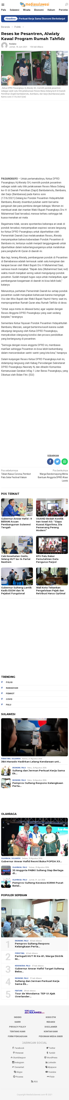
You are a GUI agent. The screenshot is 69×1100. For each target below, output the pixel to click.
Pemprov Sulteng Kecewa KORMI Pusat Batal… (37, 884)
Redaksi (51, 1022)
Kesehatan (20, 966)
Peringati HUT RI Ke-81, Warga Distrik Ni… (39, 958)
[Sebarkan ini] (50, 461)
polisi (9, 682)
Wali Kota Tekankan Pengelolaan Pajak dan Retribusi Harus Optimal (50, 590)
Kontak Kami (51, 1031)
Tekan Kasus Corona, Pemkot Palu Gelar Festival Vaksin (16, 474)
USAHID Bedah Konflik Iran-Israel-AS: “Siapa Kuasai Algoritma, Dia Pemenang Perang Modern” (49, 524)
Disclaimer (51, 1027)
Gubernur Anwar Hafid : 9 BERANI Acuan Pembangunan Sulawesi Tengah (16, 523)
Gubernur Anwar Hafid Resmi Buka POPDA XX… (31, 861)
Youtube (52, 1072)
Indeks (17, 1017)
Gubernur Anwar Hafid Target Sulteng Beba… (39, 970)
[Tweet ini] (57, 461)
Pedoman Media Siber (51, 1036)
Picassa (19, 1077)
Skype (19, 1072)
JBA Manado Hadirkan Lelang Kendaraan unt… (31, 761)
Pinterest (19, 1053)
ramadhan (12, 688)
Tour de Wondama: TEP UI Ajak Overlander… (35, 995)
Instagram (19, 1062)
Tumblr (52, 1053)
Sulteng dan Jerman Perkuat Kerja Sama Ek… (38, 772)
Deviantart (19, 1067)
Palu (23, 768)
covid (9, 699)
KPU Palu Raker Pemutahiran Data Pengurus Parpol (47, 559)
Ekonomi (16, 768)
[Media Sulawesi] (34, 4)
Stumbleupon (19, 1057)
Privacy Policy (17, 1027)
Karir (18, 1022)
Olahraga (5, 858)
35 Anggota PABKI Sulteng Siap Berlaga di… (37, 872)
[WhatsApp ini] (64, 461)
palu (8, 704)
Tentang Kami (17, 1031)
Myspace (52, 1067)
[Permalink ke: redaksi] (4, 45)
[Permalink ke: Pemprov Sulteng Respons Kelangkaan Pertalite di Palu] (34, 918)
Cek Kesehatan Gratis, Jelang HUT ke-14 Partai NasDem (15, 559)
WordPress (52, 1057)
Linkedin (52, 1062)
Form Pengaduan (17, 1036)
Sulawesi (16, 759)
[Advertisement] (34, 139)
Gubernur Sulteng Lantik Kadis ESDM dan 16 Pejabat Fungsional (16, 590)
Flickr (52, 1077)
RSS (36, 1081)
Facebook (19, 1048)
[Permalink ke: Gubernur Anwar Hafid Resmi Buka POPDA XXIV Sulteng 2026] (34, 837)
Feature (18, 991)
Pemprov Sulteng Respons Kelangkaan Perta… (37, 784)
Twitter (52, 1048)
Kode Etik (51, 1017)
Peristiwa (6, 759)
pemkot (10, 693)
